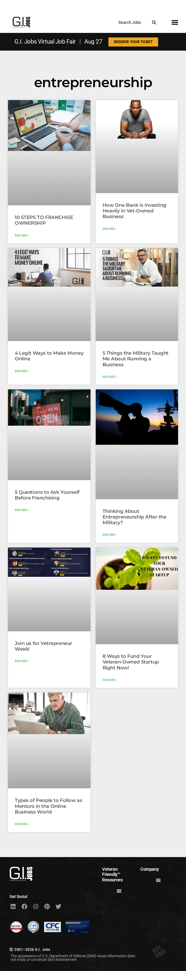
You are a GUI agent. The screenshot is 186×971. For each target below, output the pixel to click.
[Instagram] (35, 906)
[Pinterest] (47, 906)
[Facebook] (24, 906)
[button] (154, 22)
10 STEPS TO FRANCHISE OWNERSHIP (44, 220)
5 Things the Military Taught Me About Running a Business (136, 358)
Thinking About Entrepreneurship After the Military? (134, 516)
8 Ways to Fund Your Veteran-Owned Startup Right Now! (131, 661)
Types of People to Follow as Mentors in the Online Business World (48, 805)
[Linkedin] (13, 906)
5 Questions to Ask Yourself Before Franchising (47, 495)
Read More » (22, 235)
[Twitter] (58, 906)
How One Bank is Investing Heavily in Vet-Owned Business (135, 210)
